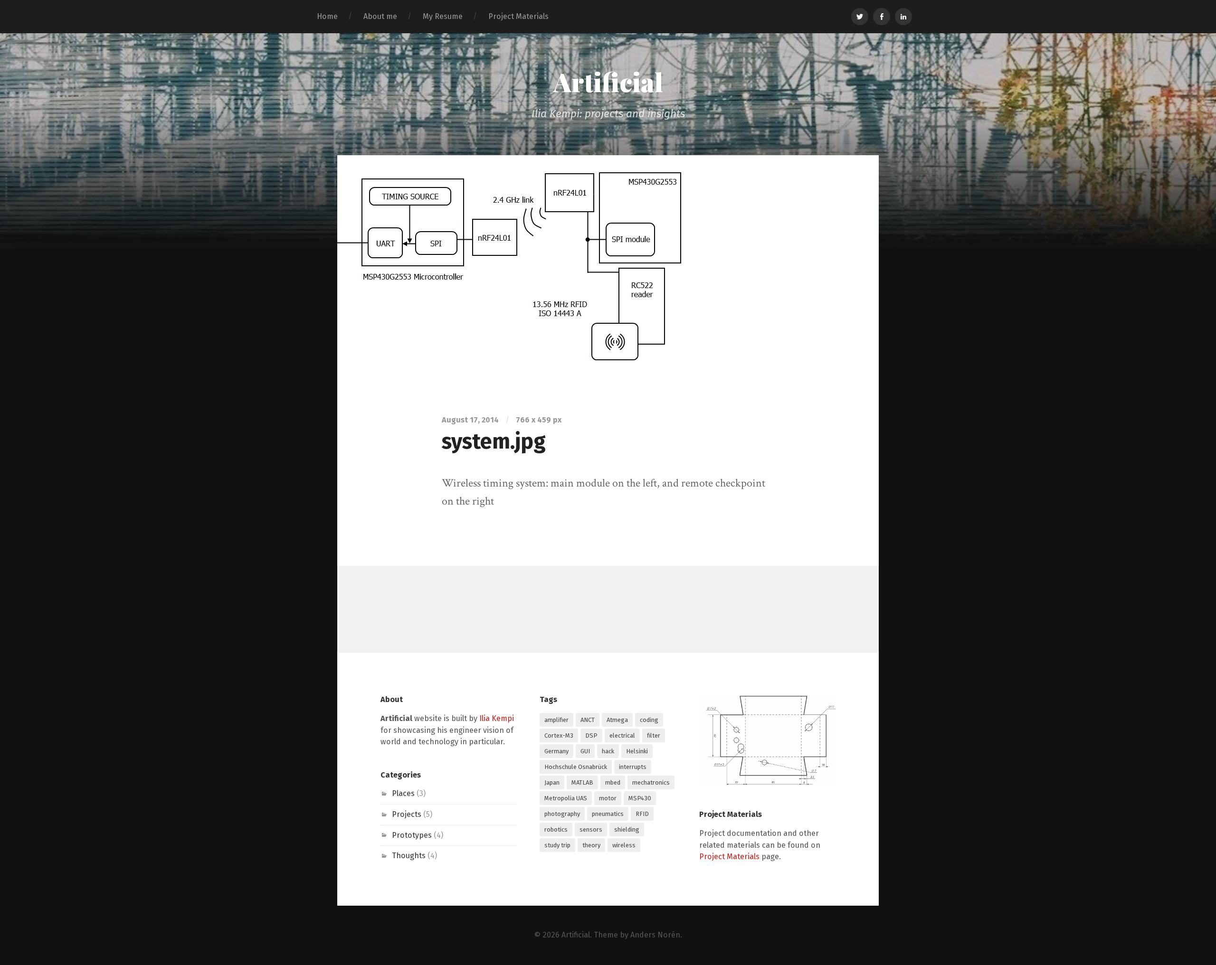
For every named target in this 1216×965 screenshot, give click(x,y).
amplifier (556, 719)
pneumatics (608, 813)
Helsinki (637, 751)
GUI (585, 751)
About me (380, 16)
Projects (406, 814)
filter (653, 735)
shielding (626, 829)
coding (649, 719)
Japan (552, 782)
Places (403, 793)
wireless (624, 845)
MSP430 (639, 798)
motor (608, 798)
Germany (556, 751)
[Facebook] (881, 16)
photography (562, 813)
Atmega (617, 719)
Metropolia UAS (565, 798)
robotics (556, 829)
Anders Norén (655, 934)
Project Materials (518, 16)
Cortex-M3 (558, 735)
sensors (591, 829)
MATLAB (582, 782)
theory (591, 845)
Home (327, 16)
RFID (642, 813)
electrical (622, 735)
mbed (612, 782)
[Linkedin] (903, 16)
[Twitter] (859, 16)
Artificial (608, 81)
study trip (557, 845)
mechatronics (651, 782)
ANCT (587, 719)
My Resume (443, 16)
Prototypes (412, 835)
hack (608, 751)
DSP (591, 735)
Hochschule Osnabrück (575, 766)
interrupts (632, 766)
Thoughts (409, 855)
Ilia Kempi (496, 718)
